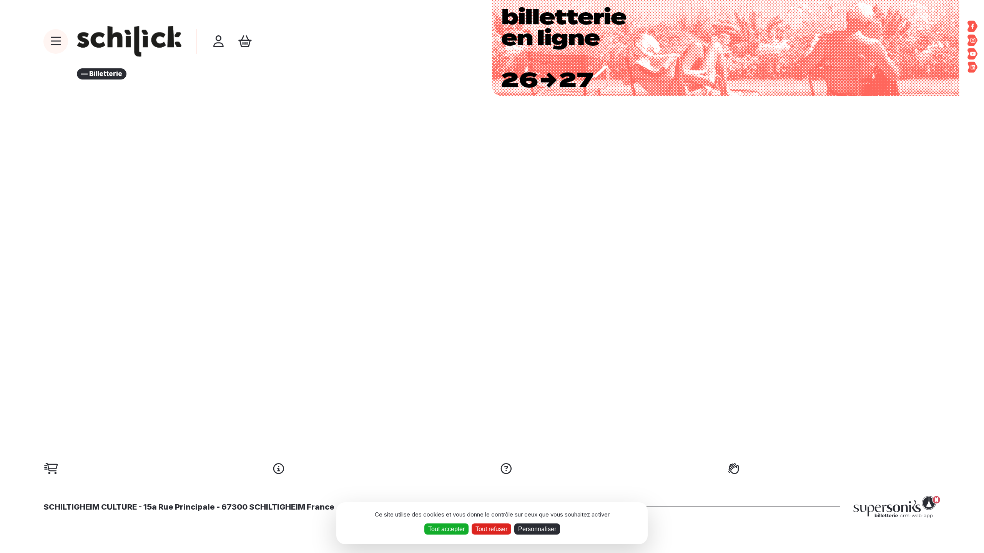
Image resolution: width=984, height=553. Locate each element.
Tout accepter (446, 529)
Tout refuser (491, 529)
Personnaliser (537, 529)
